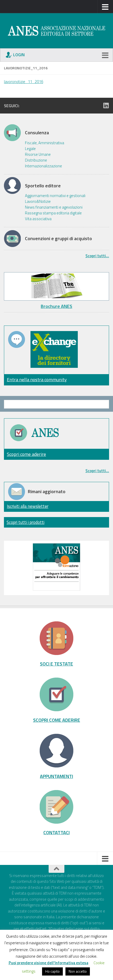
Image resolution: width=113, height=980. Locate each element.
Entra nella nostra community (37, 379)
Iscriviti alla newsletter (27, 506)
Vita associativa (38, 219)
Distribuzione (36, 160)
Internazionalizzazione (43, 166)
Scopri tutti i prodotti (25, 522)
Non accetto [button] (78, 971)
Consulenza (37, 133)
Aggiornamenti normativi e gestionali (55, 196)
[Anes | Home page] (56, 31)
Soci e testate (56, 663)
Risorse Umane (38, 154)
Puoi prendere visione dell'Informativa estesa (48, 963)
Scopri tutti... (97, 256)
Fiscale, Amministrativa (44, 143)
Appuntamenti (56, 776)
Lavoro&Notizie (38, 201)
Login (19, 54)
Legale (30, 149)
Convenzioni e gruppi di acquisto (58, 238)
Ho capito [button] (52, 971)
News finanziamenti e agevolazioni (54, 207)
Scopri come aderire (26, 454)
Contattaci (56, 832)
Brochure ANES (56, 306)
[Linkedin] (106, 105)
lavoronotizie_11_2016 (23, 82)
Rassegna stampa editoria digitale (53, 213)
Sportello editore (43, 186)
